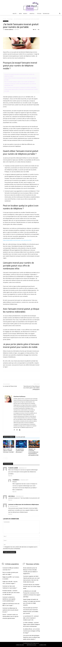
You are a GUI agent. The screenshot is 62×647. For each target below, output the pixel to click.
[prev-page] (4, 458)
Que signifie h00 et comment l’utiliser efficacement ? (20, 450)
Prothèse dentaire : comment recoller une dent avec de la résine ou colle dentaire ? (11, 592)
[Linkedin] (20, 430)
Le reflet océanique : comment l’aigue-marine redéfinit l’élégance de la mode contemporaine (31, 624)
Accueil (4, 19)
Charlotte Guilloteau (9, 29)
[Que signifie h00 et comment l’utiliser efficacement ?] (21, 444)
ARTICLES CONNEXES (9, 437)
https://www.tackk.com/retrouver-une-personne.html (17, 240)
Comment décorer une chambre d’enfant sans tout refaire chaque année (31, 586)
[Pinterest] (11, 32)
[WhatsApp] (14, 32)
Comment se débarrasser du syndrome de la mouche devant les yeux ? (10, 610)
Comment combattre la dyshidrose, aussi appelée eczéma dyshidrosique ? (9, 599)
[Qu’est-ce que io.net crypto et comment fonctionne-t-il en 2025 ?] (8, 444)
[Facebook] (4, 32)
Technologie (10, 19)
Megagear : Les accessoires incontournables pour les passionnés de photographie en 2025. (34, 452)
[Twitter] (8, 32)
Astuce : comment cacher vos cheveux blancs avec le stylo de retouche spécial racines (10, 616)
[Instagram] (17, 430)
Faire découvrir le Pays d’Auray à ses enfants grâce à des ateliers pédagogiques (31, 388)
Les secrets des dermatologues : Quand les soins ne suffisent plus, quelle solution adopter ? (31, 637)
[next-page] (6, 458)
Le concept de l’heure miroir (10, 386)
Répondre (10, 475)
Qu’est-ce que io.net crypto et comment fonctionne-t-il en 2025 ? (8, 450)
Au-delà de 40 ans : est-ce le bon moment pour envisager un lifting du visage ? (31, 630)
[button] (57, 13)
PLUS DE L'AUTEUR (20, 437)
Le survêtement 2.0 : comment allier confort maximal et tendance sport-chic (31, 618)
